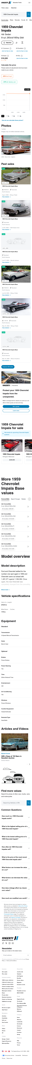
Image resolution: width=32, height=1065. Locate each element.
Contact (19, 1030)
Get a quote (16, 406)
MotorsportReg (5, 1043)
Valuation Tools (17, 2)
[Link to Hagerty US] (3, 1051)
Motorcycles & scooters (7, 988)
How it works (5, 1022)
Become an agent (6, 1007)
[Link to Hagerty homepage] (10, 938)
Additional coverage (6, 1001)
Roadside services (21, 990)
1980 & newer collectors (7, 980)
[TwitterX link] (6, 943)
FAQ (18, 1040)
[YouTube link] (12, 943)
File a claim (4, 973)
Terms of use (9, 1058)
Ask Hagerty (20, 976)
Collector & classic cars (7, 982)
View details (5, 196)
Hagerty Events (20, 999)
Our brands (19, 1023)
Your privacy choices (9, 1055)
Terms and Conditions (11, 960)
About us (19, 1019)
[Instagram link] (9, 943)
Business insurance (6, 997)
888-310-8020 (20, 992)
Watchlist (13, 8)
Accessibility (18, 1055)
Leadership (19, 1021)
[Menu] (29, 2)
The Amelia (19, 1001)
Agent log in (4, 1009)
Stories (3, 1030)
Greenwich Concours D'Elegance (22, 1006)
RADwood (19, 1011)
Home (18, 1017)
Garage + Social (5, 1039)
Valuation (19, 973)
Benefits (19, 978)
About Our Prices (23, 906)
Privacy (19, 1042)
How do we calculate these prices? (12, 120)
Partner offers (20, 980)
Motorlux (19, 1009)
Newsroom (19, 1028)
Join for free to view (7, 51)
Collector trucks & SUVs (7, 984)
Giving (18, 1034)
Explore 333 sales (8, 366)
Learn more (16, 410)
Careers (19, 1025)
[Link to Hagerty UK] (9, 1051)
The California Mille (21, 1003)
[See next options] (29, 499)
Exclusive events (21, 984)
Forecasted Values (9, 914)
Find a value (5, 8)
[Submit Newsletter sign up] (28, 955)
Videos (3, 1028)
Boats (3, 992)
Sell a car (4, 1020)
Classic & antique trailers (8, 986)
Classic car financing (7, 999)
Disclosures (25, 1055)
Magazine (19, 982)
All (2, 1032)
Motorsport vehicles (6, 990)
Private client (5, 995)
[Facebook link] (3, 943)
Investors (19, 1032)
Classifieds (4, 1018)
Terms (18, 1044)
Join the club (20, 971)
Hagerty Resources (6, 1041)
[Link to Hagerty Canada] (6, 1051)
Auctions (4, 1015)
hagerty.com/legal (15, 917)
